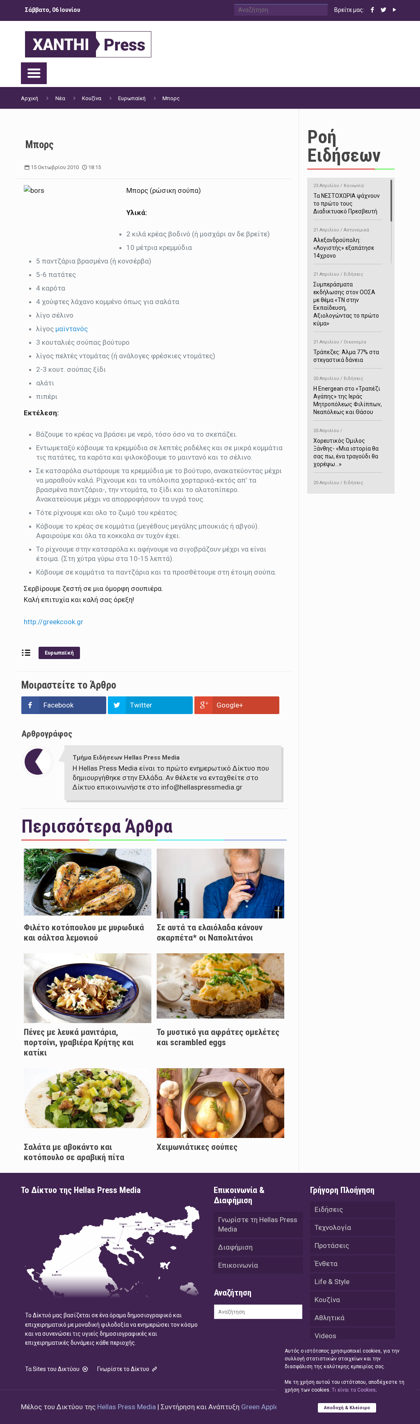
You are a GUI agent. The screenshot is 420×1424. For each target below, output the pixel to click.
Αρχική (29, 98)
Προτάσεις (332, 1245)
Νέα (60, 98)
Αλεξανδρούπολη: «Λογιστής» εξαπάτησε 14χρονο (343, 243)
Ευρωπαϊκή (132, 98)
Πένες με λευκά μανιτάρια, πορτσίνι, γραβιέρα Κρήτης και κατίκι (79, 1042)
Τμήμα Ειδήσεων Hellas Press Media (126, 757)
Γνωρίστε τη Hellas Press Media (257, 1224)
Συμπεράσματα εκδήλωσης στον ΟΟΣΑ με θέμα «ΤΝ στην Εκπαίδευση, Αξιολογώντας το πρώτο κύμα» (346, 299)
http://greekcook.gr (53, 622)
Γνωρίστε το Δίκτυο (124, 1369)
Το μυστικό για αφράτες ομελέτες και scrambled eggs (218, 1037)
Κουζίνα (91, 98)
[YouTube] (394, 10)
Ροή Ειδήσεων (344, 146)
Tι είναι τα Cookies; (354, 1390)
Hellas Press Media (126, 1407)
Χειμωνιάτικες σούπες (197, 1147)
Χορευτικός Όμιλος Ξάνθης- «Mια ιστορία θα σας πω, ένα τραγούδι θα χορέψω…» (346, 447)
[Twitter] (383, 10)
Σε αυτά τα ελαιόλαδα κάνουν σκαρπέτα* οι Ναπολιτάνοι (209, 933)
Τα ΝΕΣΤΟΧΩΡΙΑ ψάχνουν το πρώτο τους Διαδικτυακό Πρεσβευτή (346, 199)
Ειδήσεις (329, 1209)
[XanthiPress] (88, 42)
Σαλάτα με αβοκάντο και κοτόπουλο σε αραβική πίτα (74, 1152)
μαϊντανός (71, 329)
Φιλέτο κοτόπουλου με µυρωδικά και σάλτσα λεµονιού (84, 933)
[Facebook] (372, 10)
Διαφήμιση (235, 1247)
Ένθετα (326, 1263)
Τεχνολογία (333, 1227)
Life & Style (332, 1281)
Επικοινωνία (238, 1265)
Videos (325, 1336)
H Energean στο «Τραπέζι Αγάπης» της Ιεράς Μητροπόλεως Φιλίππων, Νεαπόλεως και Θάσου (347, 395)
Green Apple (259, 1407)
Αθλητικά (330, 1318)
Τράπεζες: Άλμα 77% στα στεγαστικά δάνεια (346, 351)
